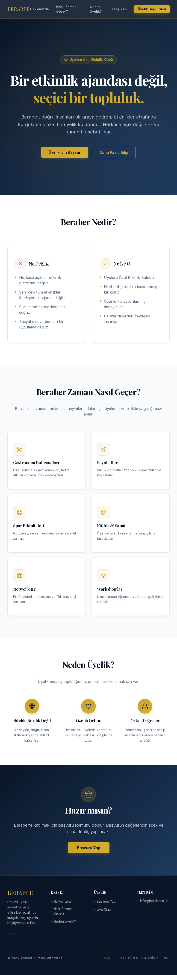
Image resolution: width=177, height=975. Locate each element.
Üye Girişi (104, 909)
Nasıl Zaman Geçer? (66, 9)
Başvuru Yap (88, 847)
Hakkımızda (39, 9)
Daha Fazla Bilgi (113, 152)
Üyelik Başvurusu (152, 9)
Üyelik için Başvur (65, 152)
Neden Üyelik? (96, 9)
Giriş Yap (119, 9)
